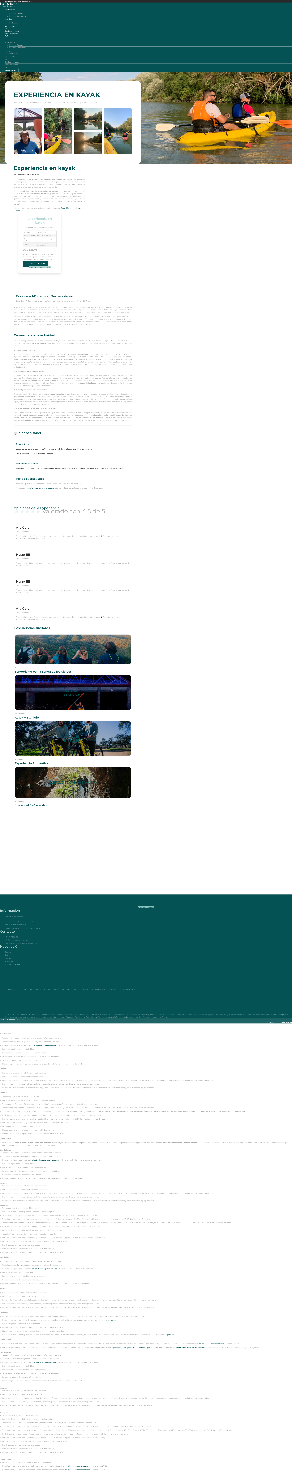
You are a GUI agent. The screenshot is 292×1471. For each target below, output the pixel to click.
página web (111, 1320)
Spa (6, 28)
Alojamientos (10, 10)
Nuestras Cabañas (16, 13)
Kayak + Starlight (73, 693)
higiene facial (117, 1348)
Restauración (14, 23)
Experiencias (9, 26)
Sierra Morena (66, 208)
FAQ (6, 36)
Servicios (8, 19)
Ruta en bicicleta (73, 738)
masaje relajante (129, 1348)
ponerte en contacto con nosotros (40, 488)
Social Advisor (286, 1022)
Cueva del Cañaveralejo (73, 782)
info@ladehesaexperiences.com (44, 1045)
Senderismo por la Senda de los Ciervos (73, 649)
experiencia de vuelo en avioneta (190, 1348)
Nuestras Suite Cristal (17, 16)
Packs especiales (11, 34)
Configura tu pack (12, 31)
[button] (146, 38)
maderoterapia (144, 1348)
